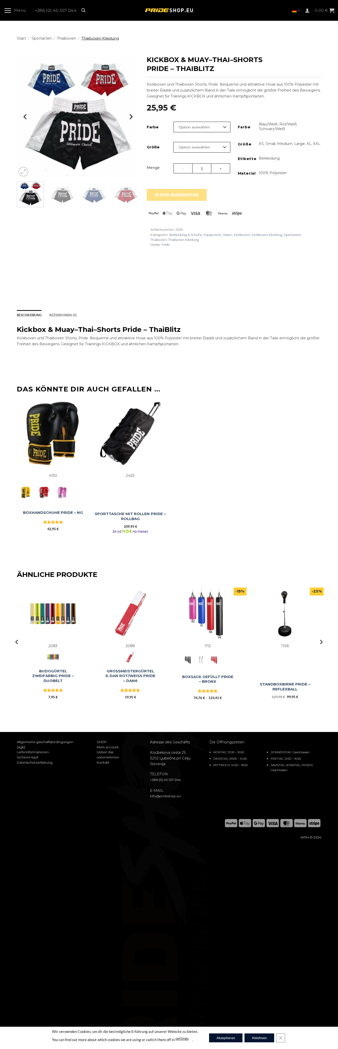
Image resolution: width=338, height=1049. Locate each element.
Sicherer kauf (27, 757)
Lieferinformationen (33, 752)
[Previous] (25, 116)
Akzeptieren (226, 1038)
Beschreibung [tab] (29, 315)
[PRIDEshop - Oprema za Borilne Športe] (169, 10)
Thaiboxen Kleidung (100, 38)
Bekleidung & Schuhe (185, 235)
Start (21, 38)
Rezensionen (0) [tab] (63, 315)
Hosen (227, 235)
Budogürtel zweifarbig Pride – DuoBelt (53, 676)
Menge (153, 167)
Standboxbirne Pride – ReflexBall (285, 686)
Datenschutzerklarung (34, 762)
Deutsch (296, 10)
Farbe (153, 127)
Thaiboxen (66, 38)
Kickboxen (242, 235)
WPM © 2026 (310, 837)
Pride (166, 245)
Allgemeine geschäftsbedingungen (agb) (45, 744)
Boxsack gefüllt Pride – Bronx (207, 679)
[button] (17, 10)
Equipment (212, 235)
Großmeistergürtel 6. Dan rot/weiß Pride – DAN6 (130, 676)
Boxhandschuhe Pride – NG (53, 512)
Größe (153, 147)
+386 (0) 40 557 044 (55, 10)
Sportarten (41, 38)
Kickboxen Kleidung (267, 235)
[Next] (130, 116)
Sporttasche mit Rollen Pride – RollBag (130, 516)
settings (182, 1038)
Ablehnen (259, 1038)
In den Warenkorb (176, 195)
